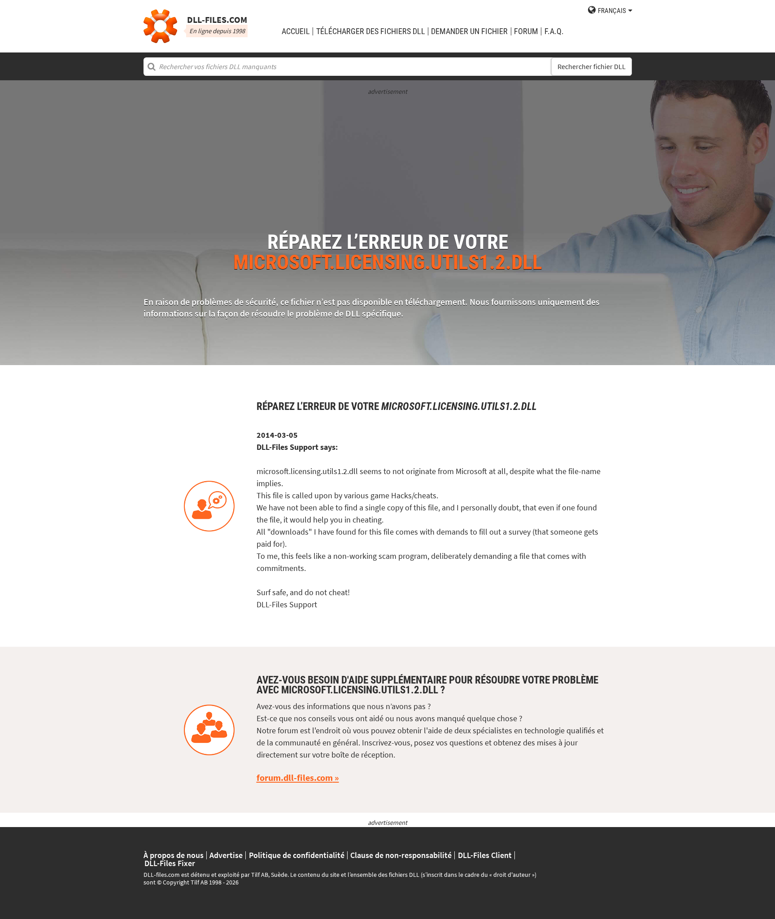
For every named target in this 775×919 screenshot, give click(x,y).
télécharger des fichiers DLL (370, 31)
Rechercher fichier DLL (591, 66)
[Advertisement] (388, 159)
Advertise (226, 855)
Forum (526, 31)
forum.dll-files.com (295, 778)
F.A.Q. (554, 31)
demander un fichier (469, 31)
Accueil (296, 31)
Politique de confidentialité (296, 855)
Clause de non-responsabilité (401, 855)
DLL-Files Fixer (169, 863)
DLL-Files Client (485, 855)
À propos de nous (174, 855)
